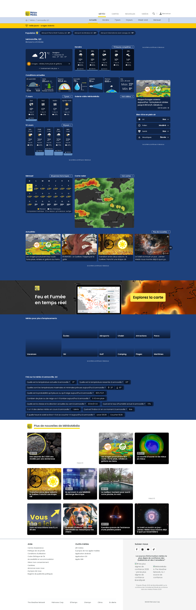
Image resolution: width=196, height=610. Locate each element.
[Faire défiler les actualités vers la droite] (170, 248)
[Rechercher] (154, 13)
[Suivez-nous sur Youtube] (148, 549)
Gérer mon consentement (38, 562)
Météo (32, 20)
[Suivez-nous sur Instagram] (142, 549)
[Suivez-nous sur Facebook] (137, 549)
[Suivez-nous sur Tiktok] (154, 549)
